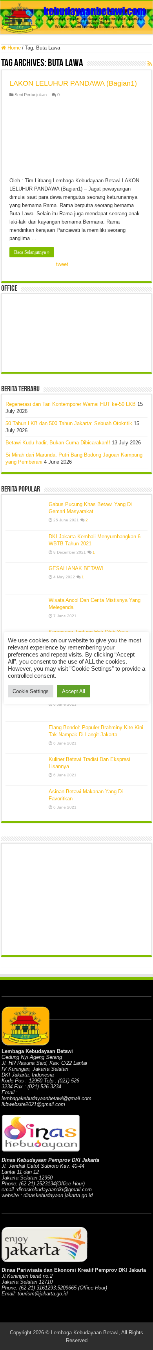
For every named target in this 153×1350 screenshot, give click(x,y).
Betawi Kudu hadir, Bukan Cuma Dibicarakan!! (57, 443)
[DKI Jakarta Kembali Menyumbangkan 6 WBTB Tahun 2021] (25, 546)
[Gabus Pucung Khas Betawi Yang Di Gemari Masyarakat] (25, 514)
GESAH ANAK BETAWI (76, 568)
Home (13, 48)
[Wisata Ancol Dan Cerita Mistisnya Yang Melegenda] (25, 610)
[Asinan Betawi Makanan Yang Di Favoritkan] (25, 801)
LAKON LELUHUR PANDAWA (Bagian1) (73, 83)
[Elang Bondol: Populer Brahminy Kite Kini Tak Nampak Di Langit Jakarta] (25, 737)
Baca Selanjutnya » (31, 252)
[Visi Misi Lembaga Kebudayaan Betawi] (25, 705)
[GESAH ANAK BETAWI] (25, 578)
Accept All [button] (73, 691)
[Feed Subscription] (150, 64)
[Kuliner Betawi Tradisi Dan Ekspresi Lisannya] (25, 769)
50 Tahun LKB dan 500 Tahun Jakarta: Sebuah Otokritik (68, 423)
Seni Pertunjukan (31, 94)
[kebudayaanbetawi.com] (76, 17)
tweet (62, 264)
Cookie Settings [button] (31, 691)
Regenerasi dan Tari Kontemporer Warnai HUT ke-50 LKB (70, 404)
